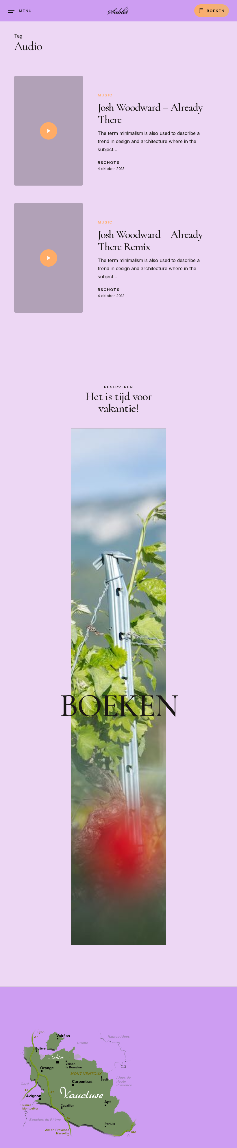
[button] (20, 11)
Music (105, 95)
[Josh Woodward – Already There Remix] (48, 258)
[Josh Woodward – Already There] (48, 131)
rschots (109, 162)
